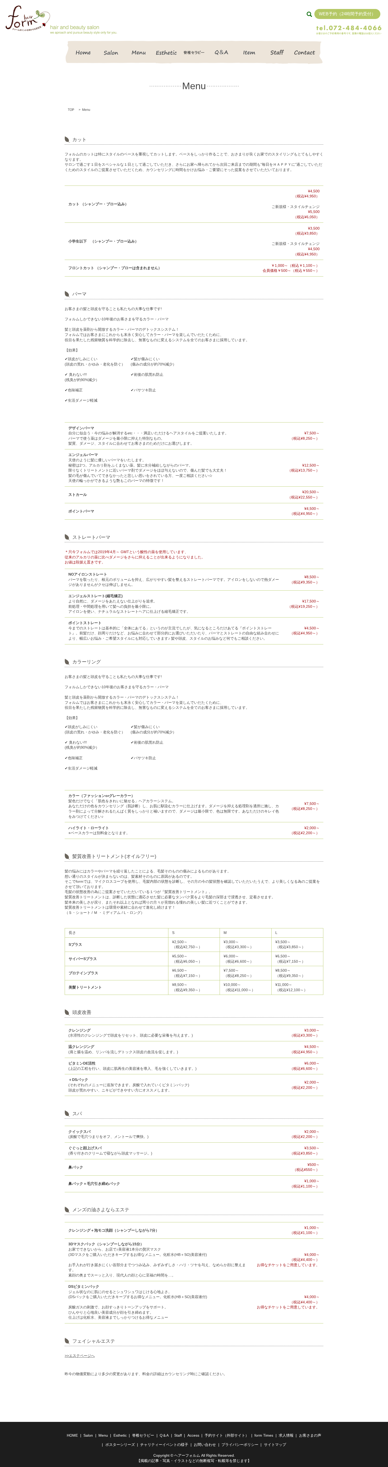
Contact (305, 52)
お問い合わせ (205, 1444)
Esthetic (166, 52)
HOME (83, 52)
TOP (71, 110)
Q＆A (221, 52)
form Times (263, 1435)
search (309, 14)
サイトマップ (275, 1444)
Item (249, 52)
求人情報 (286, 1435)
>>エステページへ (80, 1356)
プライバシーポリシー (239, 1444)
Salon (111, 52)
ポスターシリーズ (120, 1444)
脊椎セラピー (194, 52)
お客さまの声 (310, 1435)
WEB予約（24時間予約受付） (347, 14)
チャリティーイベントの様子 (164, 1444)
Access (193, 1435)
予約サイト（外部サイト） (227, 1435)
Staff (277, 52)
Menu (139, 52)
